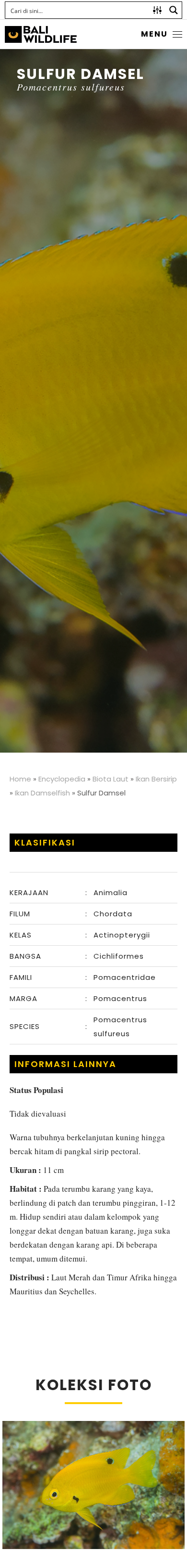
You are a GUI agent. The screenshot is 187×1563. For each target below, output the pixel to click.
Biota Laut (111, 779)
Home (20, 779)
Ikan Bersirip (156, 779)
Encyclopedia (61, 779)
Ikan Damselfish (42, 793)
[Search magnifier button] (173, 10)
